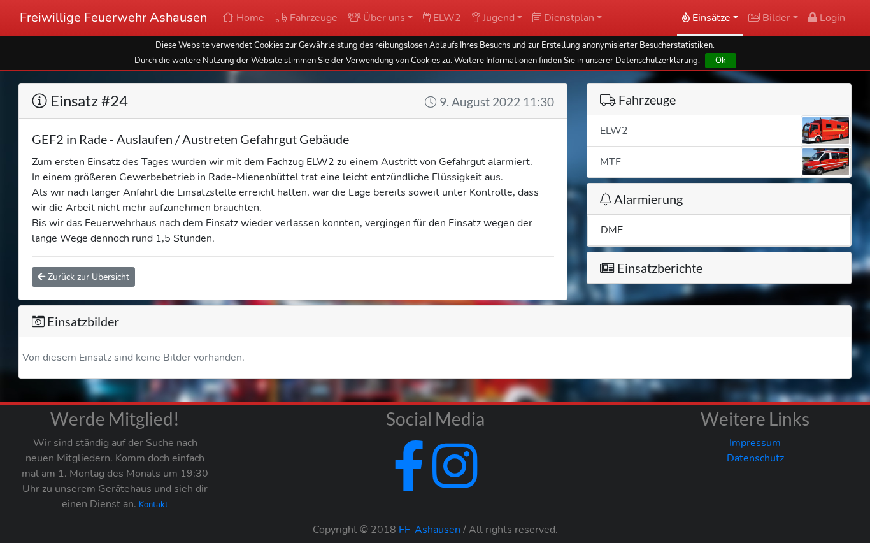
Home (249, 18)
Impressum (755, 443)
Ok (720, 60)
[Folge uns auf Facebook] (409, 482)
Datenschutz (755, 458)
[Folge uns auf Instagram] (452, 482)
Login (831, 18)
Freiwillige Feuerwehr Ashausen (113, 17)
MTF (610, 162)
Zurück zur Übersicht (87, 277)
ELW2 (446, 18)
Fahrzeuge (312, 18)
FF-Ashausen (429, 530)
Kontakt (153, 504)
